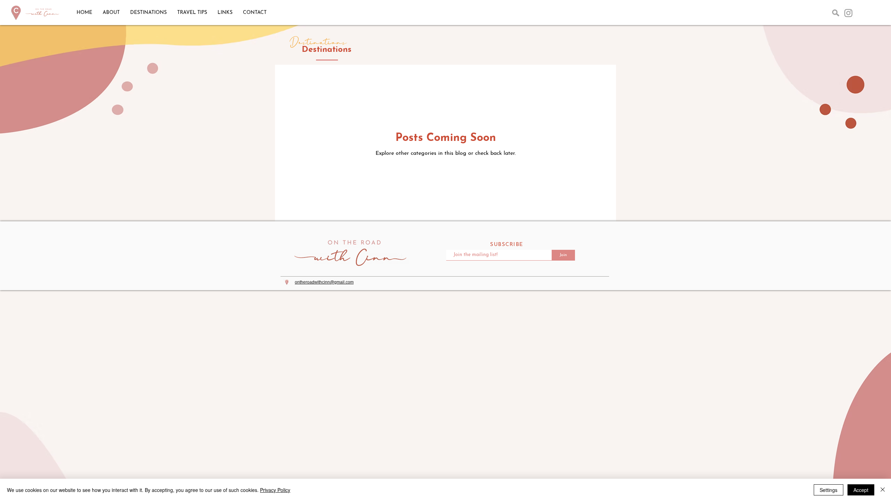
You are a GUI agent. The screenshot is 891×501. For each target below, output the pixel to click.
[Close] (882, 489)
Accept (860, 489)
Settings (828, 489)
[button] (835, 13)
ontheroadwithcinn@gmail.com (324, 282)
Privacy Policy (275, 489)
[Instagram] (848, 13)
